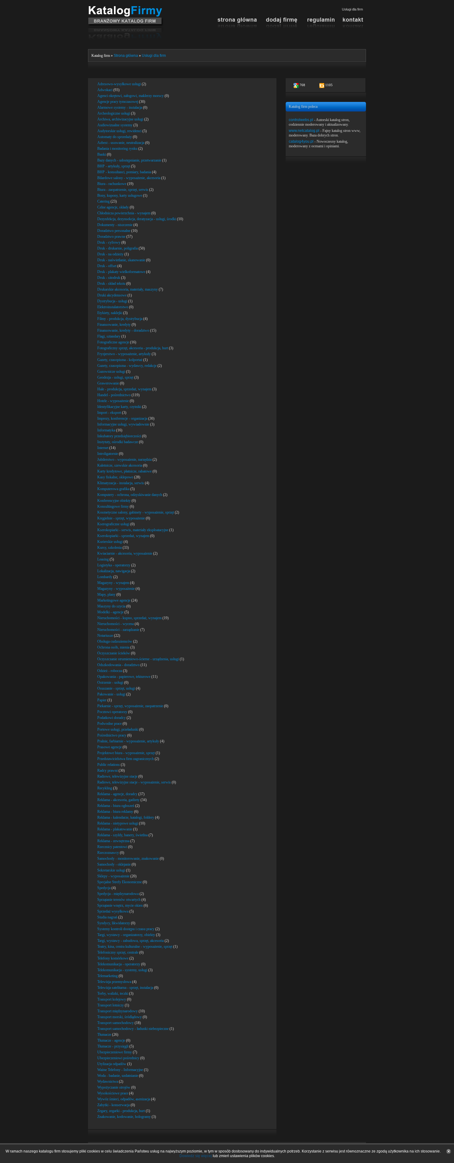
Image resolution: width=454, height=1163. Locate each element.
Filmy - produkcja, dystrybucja (119, 319)
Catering (103, 201)
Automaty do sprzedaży (114, 137)
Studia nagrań (107, 917)
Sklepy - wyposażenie (113, 876)
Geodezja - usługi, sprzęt (115, 377)
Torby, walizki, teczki (112, 993)
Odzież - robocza (109, 671)
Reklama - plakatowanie (114, 829)
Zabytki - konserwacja (113, 1105)
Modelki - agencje (110, 612)
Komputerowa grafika (113, 489)
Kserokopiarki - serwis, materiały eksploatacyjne (132, 530)
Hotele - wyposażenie (113, 401)
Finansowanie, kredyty (114, 324)
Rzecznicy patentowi (112, 847)
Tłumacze (104, 1034)
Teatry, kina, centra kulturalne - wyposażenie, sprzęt (134, 946)
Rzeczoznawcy (108, 852)
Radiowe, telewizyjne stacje (117, 776)
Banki (101, 154)
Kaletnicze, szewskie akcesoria (119, 465)
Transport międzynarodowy (117, 1011)
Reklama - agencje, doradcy (117, 794)
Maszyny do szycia (111, 606)
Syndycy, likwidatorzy (113, 923)
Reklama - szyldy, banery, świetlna (122, 835)
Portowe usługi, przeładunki (117, 729)
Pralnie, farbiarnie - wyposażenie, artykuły (128, 741)
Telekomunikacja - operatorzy (118, 964)
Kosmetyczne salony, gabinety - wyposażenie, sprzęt (135, 512)
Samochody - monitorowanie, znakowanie (128, 858)
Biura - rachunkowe (111, 184)
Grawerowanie (108, 383)
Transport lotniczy (110, 1005)
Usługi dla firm (154, 55)
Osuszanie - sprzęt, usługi (116, 688)
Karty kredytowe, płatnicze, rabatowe (124, 471)
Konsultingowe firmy (113, 506)
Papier (102, 700)
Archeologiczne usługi (113, 113)
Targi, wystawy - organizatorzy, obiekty (126, 935)
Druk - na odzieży (110, 254)
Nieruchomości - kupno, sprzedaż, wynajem (129, 618)
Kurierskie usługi (110, 542)
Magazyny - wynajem (113, 583)
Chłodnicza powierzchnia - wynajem (123, 213)
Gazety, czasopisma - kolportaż (119, 360)
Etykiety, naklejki (109, 313)
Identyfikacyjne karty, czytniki (119, 407)
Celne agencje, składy (113, 207)
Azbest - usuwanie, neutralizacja (120, 143)
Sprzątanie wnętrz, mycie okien (120, 905)
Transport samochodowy (115, 1023)
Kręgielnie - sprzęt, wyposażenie (121, 518)
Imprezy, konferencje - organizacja (122, 418)
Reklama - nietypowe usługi (117, 823)
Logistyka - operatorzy (113, 565)
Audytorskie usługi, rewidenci (119, 131)
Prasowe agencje (109, 747)
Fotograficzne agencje (113, 342)
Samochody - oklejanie (114, 864)
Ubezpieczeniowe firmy (114, 1052)
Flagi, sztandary (108, 336)
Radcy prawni (107, 770)
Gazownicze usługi (111, 371)
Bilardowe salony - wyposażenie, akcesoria (128, 178)
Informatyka (106, 430)
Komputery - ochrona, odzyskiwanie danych (129, 495)
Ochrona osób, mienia (113, 647)
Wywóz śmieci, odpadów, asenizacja (123, 1099)
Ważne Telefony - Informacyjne (120, 1070)
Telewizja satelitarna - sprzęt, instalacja (125, 987)
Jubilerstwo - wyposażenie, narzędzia (124, 459)
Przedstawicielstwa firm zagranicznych (125, 759)
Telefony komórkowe (112, 958)
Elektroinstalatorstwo (112, 307)
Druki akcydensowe (112, 295)
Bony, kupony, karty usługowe (119, 195)
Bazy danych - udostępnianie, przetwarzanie (129, 160)
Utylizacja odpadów (111, 1064)
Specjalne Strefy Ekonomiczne (119, 882)
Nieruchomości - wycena (115, 624)
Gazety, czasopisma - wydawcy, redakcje (127, 365)
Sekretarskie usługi (111, 870)
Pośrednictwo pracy (111, 735)
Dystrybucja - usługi (112, 301)
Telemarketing (107, 976)
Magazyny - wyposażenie (116, 588)
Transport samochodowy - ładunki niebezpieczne (133, 1029)
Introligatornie (107, 453)
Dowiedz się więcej (195, 1156)
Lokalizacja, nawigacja (113, 571)
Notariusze (105, 635)
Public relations (108, 764)
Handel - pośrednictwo (114, 395)
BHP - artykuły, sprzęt (113, 166)
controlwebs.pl (301, 120)
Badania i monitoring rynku (117, 148)
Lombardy (104, 577)
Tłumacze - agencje (111, 1040)
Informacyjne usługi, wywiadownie (123, 424)
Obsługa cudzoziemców (114, 641)
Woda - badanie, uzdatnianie (117, 1075)
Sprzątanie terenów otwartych (119, 899)
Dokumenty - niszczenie (114, 225)
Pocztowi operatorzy (112, 712)
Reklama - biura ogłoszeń (115, 806)
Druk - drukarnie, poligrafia (117, 248)
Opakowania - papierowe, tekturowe (123, 676)
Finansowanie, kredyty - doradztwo (123, 330)
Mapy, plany (106, 594)
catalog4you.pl (301, 141)
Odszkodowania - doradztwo (118, 665)
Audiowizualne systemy (114, 125)
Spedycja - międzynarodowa (118, 894)
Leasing (103, 559)
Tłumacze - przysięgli (112, 1046)
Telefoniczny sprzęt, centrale (117, 952)
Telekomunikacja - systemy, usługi (122, 970)
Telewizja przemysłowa (114, 982)
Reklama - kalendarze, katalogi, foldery (125, 817)
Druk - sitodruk (108, 277)
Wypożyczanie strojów (113, 1087)
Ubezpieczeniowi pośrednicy (118, 1058)
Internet (102, 448)
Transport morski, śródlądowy (119, 1017)
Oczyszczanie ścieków (113, 653)
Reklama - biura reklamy (115, 811)
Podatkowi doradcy (111, 718)
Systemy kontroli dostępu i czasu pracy (125, 929)
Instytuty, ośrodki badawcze (117, 442)
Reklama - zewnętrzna (113, 841)
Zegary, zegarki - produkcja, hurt (121, 1111)
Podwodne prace (109, 723)
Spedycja (104, 888)
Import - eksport (109, 412)
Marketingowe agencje (113, 600)
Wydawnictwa (107, 1081)
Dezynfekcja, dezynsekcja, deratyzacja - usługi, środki (136, 219)
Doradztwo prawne (111, 236)
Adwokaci (104, 90)
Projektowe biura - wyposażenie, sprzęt (126, 753)
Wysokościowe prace (112, 1093)
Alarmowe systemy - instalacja (119, 107)
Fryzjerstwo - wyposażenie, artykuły (124, 354)
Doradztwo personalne (113, 231)
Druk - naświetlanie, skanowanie (121, 260)
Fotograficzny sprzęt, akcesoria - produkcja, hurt (132, 348)
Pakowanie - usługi (111, 694)
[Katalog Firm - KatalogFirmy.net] (126, 8)
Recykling (104, 788)
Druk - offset (106, 266)
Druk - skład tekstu (111, 283)
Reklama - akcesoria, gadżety (118, 800)
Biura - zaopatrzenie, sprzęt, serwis (122, 189)
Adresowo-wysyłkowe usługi (119, 84)
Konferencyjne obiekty (114, 500)
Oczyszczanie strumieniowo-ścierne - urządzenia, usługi (138, 659)
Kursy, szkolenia (109, 547)
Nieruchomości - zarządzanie (118, 630)
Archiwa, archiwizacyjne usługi (120, 119)
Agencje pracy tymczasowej (117, 101)
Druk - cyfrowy (108, 242)
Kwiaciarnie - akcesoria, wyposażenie (124, 553)
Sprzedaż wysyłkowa (112, 911)
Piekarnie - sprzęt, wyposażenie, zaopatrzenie (130, 706)
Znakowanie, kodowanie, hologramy (124, 1117)
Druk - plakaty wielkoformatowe (121, 272)
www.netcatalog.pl (304, 130)
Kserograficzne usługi (113, 524)
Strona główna (126, 55)
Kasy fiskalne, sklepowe (115, 477)
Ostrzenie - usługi (110, 682)
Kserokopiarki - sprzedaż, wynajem (123, 536)
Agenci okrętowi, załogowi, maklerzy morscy (130, 96)
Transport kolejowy (111, 999)
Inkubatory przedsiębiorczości (119, 436)
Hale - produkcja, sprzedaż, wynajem (124, 389)
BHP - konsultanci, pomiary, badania (124, 172)
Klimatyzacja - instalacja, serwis (120, 483)
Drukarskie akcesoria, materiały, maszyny (127, 289)
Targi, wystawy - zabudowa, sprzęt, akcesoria (130, 940)
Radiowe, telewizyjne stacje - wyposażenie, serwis (134, 782)
